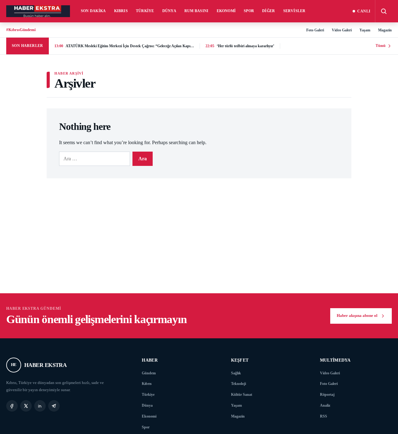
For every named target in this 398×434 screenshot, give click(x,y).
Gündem (149, 373)
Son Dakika (93, 11)
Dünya (169, 11)
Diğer (268, 11)
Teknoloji (238, 383)
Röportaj (327, 394)
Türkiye (145, 11)
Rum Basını (196, 11)
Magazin (385, 30)
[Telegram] (54, 406)
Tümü (381, 46)
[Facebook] (12, 406)
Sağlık (236, 373)
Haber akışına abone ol (357, 315)
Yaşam (364, 30)
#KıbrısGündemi (21, 29)
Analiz (325, 405)
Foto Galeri (315, 30)
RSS (323, 416)
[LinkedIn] (40, 406)
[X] (26, 406)
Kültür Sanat (241, 394)
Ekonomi (226, 11)
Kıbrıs (121, 11)
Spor (249, 11)
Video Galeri (342, 30)
